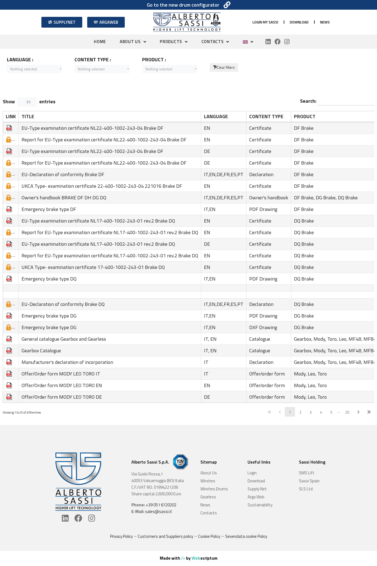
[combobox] (34, 69)
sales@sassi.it (158, 511)
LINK (11, 116)
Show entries (29, 101)
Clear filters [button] (226, 67)
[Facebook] (278, 42)
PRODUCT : (154, 59)
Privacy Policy (121, 536)
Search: (308, 101)
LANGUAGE (216, 116)
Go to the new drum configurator (183, 5)
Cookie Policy (209, 536)
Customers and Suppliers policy (165, 536)
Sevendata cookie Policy (246, 536)
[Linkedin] (268, 42)
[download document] (9, 127)
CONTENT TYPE (266, 116)
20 (347, 412)
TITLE (28, 116)
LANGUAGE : (20, 59)
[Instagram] (287, 42)
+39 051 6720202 (161, 505)
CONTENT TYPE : (93, 59)
